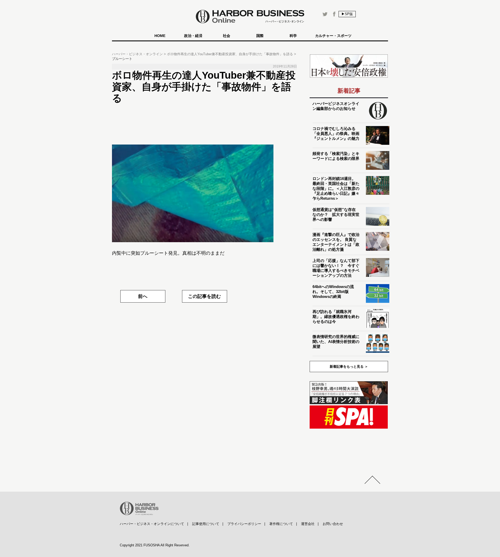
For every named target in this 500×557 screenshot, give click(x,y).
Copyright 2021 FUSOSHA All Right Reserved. (155, 545)
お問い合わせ (333, 524)
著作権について (281, 524)
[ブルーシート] (204, 193)
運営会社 (308, 524)
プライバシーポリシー (244, 524)
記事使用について (205, 524)
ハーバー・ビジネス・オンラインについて (152, 524)
